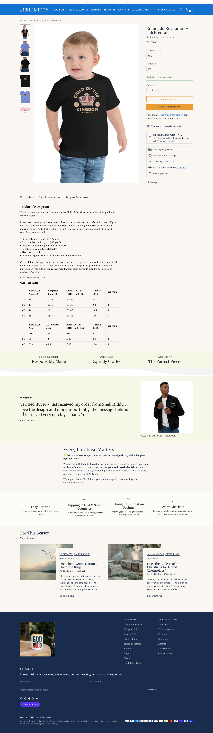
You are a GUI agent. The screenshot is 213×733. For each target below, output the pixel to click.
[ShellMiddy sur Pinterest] (29, 699)
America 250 (66, 554)
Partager (154, 182)
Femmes (162, 634)
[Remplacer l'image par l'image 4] (25, 80)
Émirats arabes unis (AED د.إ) (44, 717)
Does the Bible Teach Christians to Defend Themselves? (162, 567)
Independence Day (69, 558)
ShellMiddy (152, 37)
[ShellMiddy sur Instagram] (25, 699)
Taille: (151, 63)
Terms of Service (132, 643)
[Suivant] (126, 2)
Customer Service (133, 624)
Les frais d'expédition (172, 114)
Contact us (169, 161)
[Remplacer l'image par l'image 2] (25, 48)
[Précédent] (86, 2)
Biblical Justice (156, 554)
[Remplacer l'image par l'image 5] (25, 97)
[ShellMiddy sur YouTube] (37, 699)
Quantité (151, 85)
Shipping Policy (132, 629)
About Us (128, 658)
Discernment (172, 554)
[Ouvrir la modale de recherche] (181, 9)
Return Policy (131, 634)
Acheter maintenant (169, 106)
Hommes (163, 638)
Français (23, 717)
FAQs (126, 653)
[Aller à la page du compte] (186, 9)
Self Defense (154, 558)
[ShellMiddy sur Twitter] (33, 699)
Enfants (162, 643)
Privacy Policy (131, 638)
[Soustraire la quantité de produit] (149, 90)
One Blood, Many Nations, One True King (78, 565)
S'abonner (152, 690)
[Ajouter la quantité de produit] (156, 90)
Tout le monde (166, 629)
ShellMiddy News (133, 663)
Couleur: (153, 50)
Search (127, 648)
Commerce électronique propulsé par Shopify (38, 724)
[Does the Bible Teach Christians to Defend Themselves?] (134, 572)
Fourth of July (81, 554)
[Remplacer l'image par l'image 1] (25, 32)
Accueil (23, 20)
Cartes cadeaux (166, 653)
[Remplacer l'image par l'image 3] (25, 64)
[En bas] (25, 112)
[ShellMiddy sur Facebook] (21, 699)
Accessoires (164, 648)
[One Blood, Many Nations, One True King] (46, 572)
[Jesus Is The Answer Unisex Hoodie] (167, 407)
